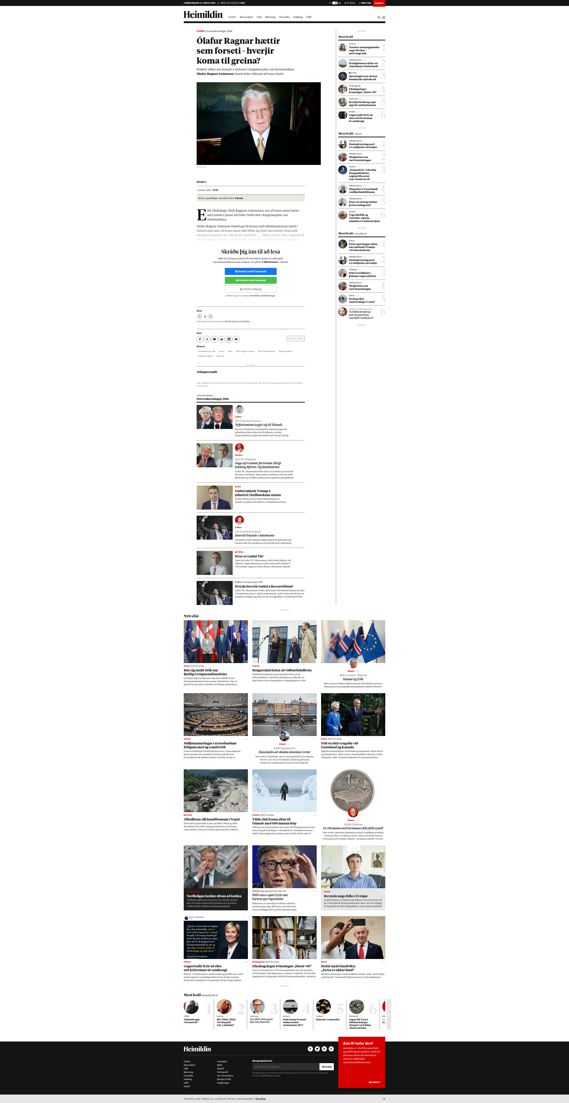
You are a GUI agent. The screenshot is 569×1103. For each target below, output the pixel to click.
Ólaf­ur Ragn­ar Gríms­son (245, 351)
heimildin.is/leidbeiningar (262, 295)
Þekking (298, 17)
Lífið (308, 17)
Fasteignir (222, 1061)
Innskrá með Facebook (252, 271)
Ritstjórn (201, 181)
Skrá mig (326, 1066)
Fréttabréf (222, 1072)
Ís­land (230, 351)
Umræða (284, 17)
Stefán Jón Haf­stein (205, 356)
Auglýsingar (223, 1082)
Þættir (187, 1086)
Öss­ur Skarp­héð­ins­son (266, 351)
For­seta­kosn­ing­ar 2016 (206, 351)
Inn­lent (221, 351)
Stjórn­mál (220, 356)
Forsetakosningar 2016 (218, 31)
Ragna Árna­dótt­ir (285, 351)
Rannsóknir (246, 17)
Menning (270, 17)
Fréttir (232, 17)
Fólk (259, 17)
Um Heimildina (225, 1075)
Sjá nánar (260, 1098)
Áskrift (220, 1068)
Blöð (219, 1064)
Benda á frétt (224, 1079)
